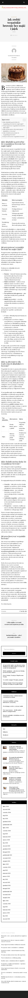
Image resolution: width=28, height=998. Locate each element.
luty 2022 (5, 879)
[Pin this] (26, 611)
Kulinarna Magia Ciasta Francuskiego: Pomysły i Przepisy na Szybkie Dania (13, 683)
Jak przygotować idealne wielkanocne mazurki (13, 944)
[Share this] (20, 611)
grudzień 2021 (6, 885)
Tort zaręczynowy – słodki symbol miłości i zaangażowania (12, 710)
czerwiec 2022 (7, 867)
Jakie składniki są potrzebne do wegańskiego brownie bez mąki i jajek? (13, 123)
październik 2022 (7, 855)
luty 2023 (5, 843)
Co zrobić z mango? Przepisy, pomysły (13, 680)
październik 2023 (7, 824)
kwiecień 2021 (6, 909)
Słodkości (5, 735)
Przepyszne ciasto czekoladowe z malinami (12, 947)
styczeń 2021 (6, 919)
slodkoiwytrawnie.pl (14, 55)
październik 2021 (7, 891)
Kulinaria (5, 732)
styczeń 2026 (6, 809)
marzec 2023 (6, 840)
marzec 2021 (6, 913)
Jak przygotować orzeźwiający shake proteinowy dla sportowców (16, 788)
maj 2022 (5, 870)
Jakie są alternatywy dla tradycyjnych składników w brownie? (13, 130)
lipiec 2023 (6, 827)
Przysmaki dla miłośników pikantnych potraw (16, 758)
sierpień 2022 (6, 861)
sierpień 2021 (6, 897)
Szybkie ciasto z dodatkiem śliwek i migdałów (13, 960)
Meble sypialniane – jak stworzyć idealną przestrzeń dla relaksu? (13, 671)
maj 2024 (5, 815)
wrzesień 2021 (6, 894)
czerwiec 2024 (7, 812)
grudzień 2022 (7, 849)
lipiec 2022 (6, 864)
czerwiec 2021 (6, 903)
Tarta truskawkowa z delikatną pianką (11, 958)
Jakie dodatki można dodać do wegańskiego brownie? (11, 133)
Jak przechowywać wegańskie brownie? (13, 136)
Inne (4, 729)
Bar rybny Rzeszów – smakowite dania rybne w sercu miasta (15, 768)
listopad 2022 (6, 852)
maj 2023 (5, 833)
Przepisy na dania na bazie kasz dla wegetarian (13, 955)
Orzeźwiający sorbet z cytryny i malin (13, 706)
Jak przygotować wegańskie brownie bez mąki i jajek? (14, 126)
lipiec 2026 (6, 806)
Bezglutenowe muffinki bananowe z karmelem (15, 778)
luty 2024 (5, 818)
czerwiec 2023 (7, 830)
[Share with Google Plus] (24, 611)
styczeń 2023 (6, 846)
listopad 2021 (6, 888)
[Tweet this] (22, 611)
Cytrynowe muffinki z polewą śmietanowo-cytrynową (10, 701)
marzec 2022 (6, 876)
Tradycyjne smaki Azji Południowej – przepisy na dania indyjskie (16, 748)
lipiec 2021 (5, 900)
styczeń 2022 (6, 882)
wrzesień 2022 (7, 858)
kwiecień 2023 (6, 836)
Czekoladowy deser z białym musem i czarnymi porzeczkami (13, 696)
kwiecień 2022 (6, 873)
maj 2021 (5, 906)
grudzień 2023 (7, 821)
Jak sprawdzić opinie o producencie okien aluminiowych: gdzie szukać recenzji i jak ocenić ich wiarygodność (14, 666)
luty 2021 (5, 916)
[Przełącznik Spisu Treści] (23, 120)
